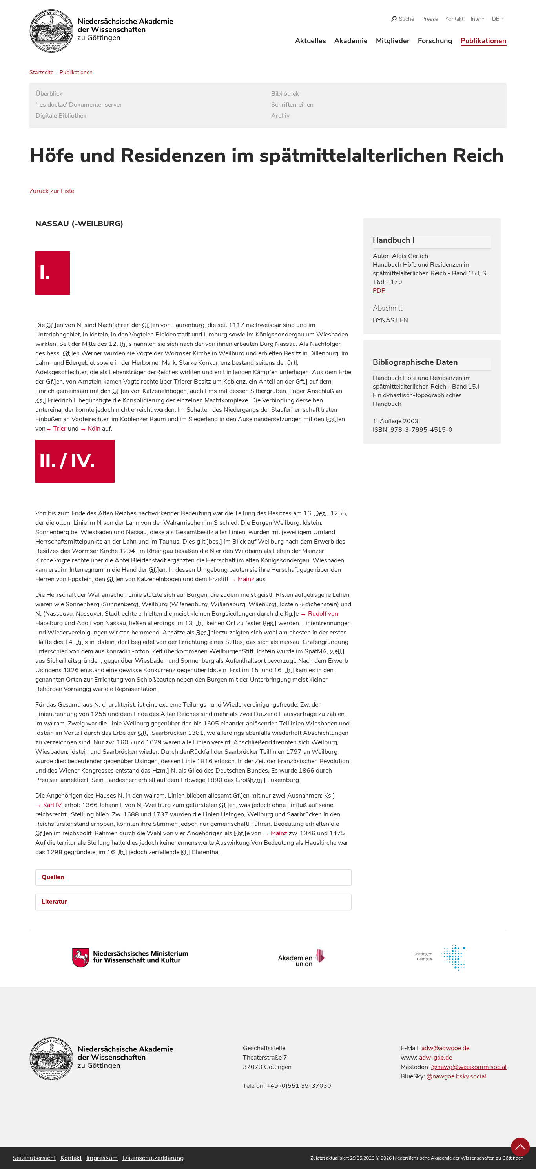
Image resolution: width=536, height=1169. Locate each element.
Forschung (435, 40)
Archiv (280, 115)
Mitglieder (393, 40)
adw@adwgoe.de (445, 1048)
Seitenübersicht (34, 1158)
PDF (379, 290)
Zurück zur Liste (51, 191)
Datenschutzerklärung (153, 1158)
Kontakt (454, 19)
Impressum (102, 1158)
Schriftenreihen (292, 104)
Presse (429, 19)
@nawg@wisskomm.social (469, 1067)
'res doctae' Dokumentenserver (79, 104)
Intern (478, 19)
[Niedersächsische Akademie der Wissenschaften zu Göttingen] (101, 31)
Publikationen (484, 40)
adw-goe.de (435, 1057)
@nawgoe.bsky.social (456, 1076)
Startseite (41, 72)
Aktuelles (310, 40)
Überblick (49, 93)
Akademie (351, 40)
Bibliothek (285, 93)
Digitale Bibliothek (61, 115)
